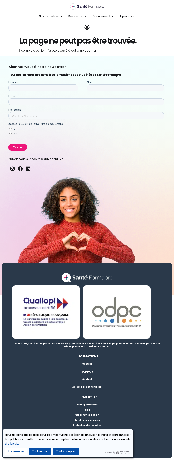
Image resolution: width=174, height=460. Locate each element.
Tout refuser (40, 451)
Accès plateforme (87, 404)
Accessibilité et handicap (87, 386)
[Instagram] (12, 168)
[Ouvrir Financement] (112, 16)
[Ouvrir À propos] (134, 16)
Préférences (16, 451)
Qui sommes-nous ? (87, 414)
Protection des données (87, 425)
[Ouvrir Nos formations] (61, 16)
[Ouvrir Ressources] (85, 16)
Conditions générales (87, 420)
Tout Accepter (66, 451)
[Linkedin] (28, 168)
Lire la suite (12, 444)
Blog (87, 409)
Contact (87, 363)
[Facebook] (20, 168)
